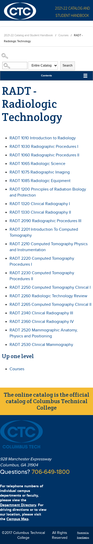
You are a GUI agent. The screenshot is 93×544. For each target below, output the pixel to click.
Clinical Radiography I (40, 203)
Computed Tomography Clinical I (50, 287)
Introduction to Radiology (43, 138)
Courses (63, 35)
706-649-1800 (51, 472)
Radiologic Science (37, 163)
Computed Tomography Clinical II (50, 304)
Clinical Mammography (41, 344)
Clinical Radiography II (40, 212)
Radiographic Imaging (40, 172)
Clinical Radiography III (41, 313)
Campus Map (17, 519)
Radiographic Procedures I (44, 146)
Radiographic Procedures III (45, 221)
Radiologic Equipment (40, 180)
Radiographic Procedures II (44, 155)
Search (68, 65)
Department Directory (18, 505)
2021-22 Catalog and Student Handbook (28, 35)
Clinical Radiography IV (42, 321)
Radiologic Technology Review (48, 296)
